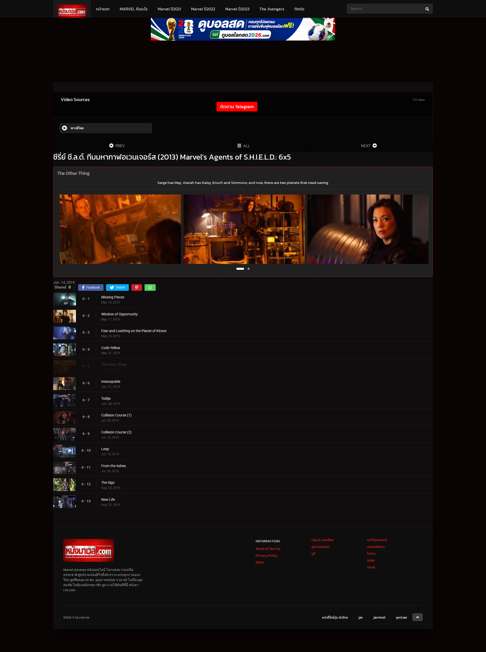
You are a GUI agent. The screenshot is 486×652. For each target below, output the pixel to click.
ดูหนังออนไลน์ (320, 546)
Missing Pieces (112, 297)
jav (360, 617)
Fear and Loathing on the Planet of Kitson (134, 331)
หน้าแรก (103, 9)
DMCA (260, 562)
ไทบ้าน (371, 553)
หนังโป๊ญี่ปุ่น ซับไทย (335, 617)
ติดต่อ (299, 9)
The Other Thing (113, 364)
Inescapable (110, 381)
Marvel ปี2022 (203, 9)
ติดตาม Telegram (237, 106)
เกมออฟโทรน (376, 546)
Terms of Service (268, 548)
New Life (108, 499)
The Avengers (271, 9)
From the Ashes (113, 466)
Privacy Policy (266, 555)
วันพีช (371, 560)
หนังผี (371, 567)
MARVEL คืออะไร (134, 9)
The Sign (108, 483)
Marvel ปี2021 (169, 9)
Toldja (106, 398)
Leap (105, 449)
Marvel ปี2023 (237, 9)
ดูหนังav (401, 617)
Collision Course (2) (116, 432)
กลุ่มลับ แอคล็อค (322, 540)
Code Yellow (110, 348)
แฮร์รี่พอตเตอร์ (377, 540)
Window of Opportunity (119, 314)
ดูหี (313, 553)
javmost (379, 617)
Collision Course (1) (116, 415)
